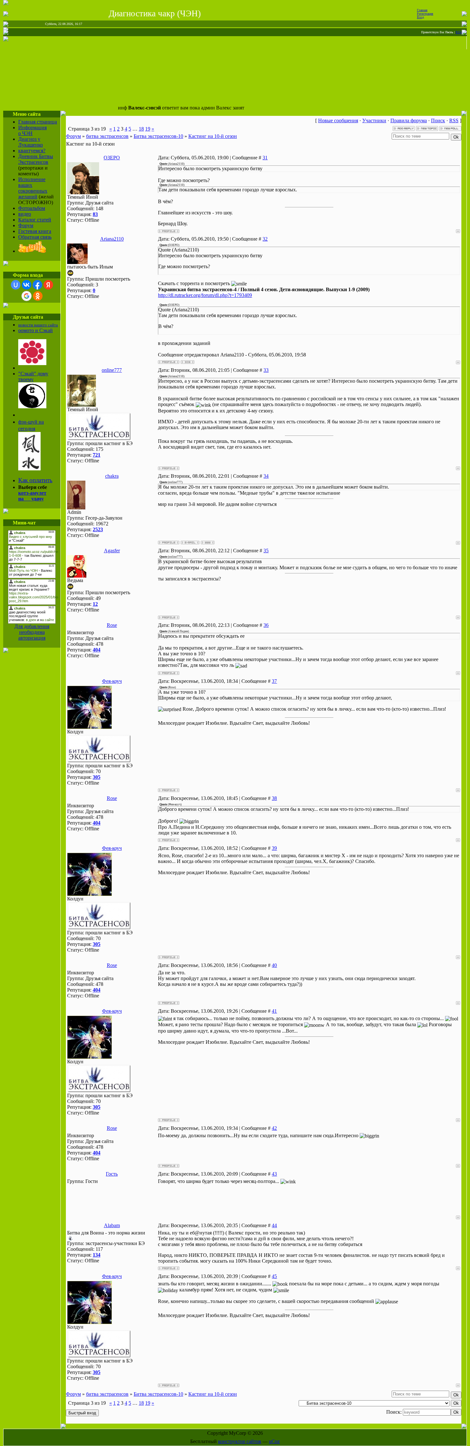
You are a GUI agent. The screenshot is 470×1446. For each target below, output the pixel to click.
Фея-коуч (112, 681)
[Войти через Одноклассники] (38, 296)
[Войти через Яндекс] (48, 285)
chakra (112, 476)
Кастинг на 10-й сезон (212, 136)
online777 (112, 370)
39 (274, 848)
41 (274, 1011)
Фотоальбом (31, 208)
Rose (112, 625)
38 (274, 798)
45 (274, 1276)
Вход (420, 17)
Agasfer (112, 550)
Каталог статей (34, 219)
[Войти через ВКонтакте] (26, 285)
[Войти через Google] (26, 296)
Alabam (112, 1225)
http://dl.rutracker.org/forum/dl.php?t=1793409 (205, 295)
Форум (25, 225)
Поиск (438, 120)
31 (265, 157)
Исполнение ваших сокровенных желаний (32, 188)
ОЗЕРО (112, 157)
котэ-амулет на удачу (32, 495)
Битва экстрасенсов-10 (158, 136)
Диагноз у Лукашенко (30, 142)
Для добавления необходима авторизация (31, 632)
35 (266, 550)
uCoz (274, 1441)
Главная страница (37, 121)
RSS (459, 32)
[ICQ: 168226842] (187, 362)
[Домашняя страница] (208, 542)
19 (147, 129)
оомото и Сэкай (35, 330)
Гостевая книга (34, 231)
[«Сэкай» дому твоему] (32, 406)
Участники (374, 120)
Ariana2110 (112, 239)
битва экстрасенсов (107, 136)
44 (274, 1225)
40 (274, 965)
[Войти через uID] (15, 285)
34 (266, 476)
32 (265, 239)
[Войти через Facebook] (37, 285)
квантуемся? (31, 150)
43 (274, 1174)
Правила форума (408, 120)
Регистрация (425, 13)
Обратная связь (34, 237)
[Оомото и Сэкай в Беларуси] (32, 363)
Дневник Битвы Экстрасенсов (35, 159)
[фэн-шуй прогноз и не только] (29, 468)
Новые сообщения (338, 120)
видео (24, 214)
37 (274, 681)
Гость (112, 1174)
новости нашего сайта (38, 325)
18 (141, 129)
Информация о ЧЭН (32, 130)
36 (266, 625)
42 (274, 1128)
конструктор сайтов (239, 1441)
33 (266, 370)
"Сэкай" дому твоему (33, 376)
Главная (422, 10)
